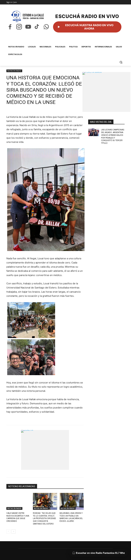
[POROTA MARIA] (106, 92)
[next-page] (13, 531)
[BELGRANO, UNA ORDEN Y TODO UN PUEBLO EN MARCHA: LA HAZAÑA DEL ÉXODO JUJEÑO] (72, 501)
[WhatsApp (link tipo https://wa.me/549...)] (46, 26)
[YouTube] (28, 26)
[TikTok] (37, 26)
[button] (121, 62)
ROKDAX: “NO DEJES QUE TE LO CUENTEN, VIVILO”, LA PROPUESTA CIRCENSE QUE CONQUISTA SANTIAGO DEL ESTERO (44, 518)
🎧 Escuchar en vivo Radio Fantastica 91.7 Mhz (98, 553)
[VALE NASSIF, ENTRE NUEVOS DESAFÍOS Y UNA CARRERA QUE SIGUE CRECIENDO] (18, 501)
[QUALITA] (45, 450)
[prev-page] (8, 531)
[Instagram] (19, 26)
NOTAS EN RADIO (14, 71)
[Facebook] (10, 26)
